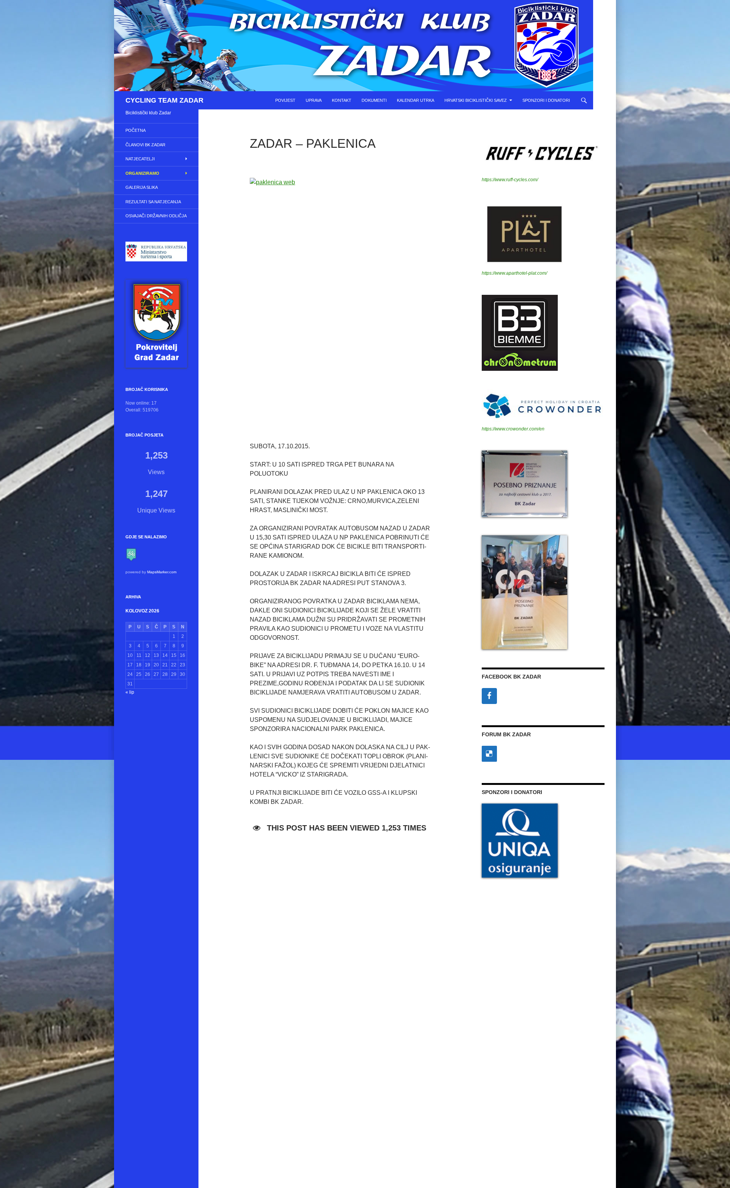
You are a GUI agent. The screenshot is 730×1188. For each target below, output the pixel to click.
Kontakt (341, 100)
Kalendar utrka (415, 100)
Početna (135, 130)
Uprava (314, 100)
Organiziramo (142, 173)
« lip (129, 692)
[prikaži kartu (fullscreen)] (131, 554)
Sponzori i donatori (546, 100)
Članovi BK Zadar (145, 144)
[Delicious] (489, 754)
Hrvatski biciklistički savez (475, 100)
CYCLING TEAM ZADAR (164, 100)
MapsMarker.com (161, 572)
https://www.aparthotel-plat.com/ (514, 273)
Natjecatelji (140, 159)
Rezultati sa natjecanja (153, 201)
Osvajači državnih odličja (156, 216)
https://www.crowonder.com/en (513, 429)
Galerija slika (141, 187)
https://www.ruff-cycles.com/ (510, 179)
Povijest (285, 100)
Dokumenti (374, 100)
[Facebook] (489, 696)
